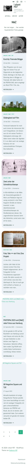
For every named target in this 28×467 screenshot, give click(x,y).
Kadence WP (13, 450)
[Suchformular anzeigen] (25, 2)
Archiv (14, 16)
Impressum (21, 459)
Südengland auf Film (11, 117)
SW (12, 55)
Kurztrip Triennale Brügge (13, 59)
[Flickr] (13, 1)
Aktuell (8, 16)
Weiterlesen (8, 89)
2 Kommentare (16, 260)
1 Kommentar (15, 63)
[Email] (21, 1)
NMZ (9, 55)
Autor (21, 16)
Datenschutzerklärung (18, 463)
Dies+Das (6, 250)
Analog (5, 55)
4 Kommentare (15, 122)
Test (13, 114)
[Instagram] (17, 1)
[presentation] (14, 45)
